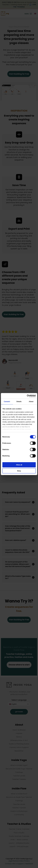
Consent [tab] (7, 401)
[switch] (33, 443)
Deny (19, 471)
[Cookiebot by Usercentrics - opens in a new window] (27, 396)
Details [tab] (19, 401)
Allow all (19, 465)
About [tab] (31, 401)
